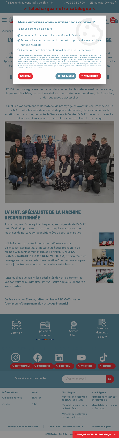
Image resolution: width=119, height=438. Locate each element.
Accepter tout (91, 76)
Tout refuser (67, 76)
